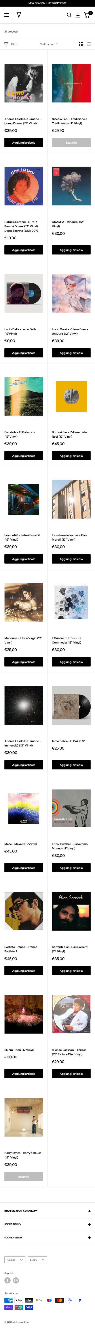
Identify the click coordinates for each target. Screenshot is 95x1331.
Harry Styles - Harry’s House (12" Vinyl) (22, 1155)
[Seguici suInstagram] (16, 1280)
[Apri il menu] (6, 15)
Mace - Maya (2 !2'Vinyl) (20, 844)
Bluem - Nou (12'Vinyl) (19, 1050)
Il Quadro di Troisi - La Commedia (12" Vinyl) (66, 640)
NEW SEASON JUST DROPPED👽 (47, 3)
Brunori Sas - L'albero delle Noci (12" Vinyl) (69, 434)
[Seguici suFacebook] (7, 1280)
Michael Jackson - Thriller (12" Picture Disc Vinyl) (69, 1052)
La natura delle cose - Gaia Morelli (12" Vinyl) (69, 537)
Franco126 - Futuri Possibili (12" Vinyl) (22, 537)
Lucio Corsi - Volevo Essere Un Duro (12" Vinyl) (70, 331)
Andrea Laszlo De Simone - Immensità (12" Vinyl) (22, 743)
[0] (87, 15)
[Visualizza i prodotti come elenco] (89, 44)
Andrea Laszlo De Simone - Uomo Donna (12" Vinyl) (22, 121)
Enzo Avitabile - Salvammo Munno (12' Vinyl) (70, 846)
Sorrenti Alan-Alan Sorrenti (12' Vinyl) (70, 949)
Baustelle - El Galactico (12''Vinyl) (19, 434)
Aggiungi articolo (23, 142)
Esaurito (71, 142)
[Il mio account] (78, 15)
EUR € (33, 1259)
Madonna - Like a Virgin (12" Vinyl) (23, 640)
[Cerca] (69, 15)
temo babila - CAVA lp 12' (68, 741)
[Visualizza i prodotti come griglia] (81, 44)
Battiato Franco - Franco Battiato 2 (20, 949)
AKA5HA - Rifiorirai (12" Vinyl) (68, 224)
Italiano (11, 1259)
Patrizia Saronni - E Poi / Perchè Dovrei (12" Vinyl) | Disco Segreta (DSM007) (21, 226)
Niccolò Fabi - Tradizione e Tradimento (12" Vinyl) (69, 121)
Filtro (14, 44)
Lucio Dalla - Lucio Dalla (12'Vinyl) (20, 331)
